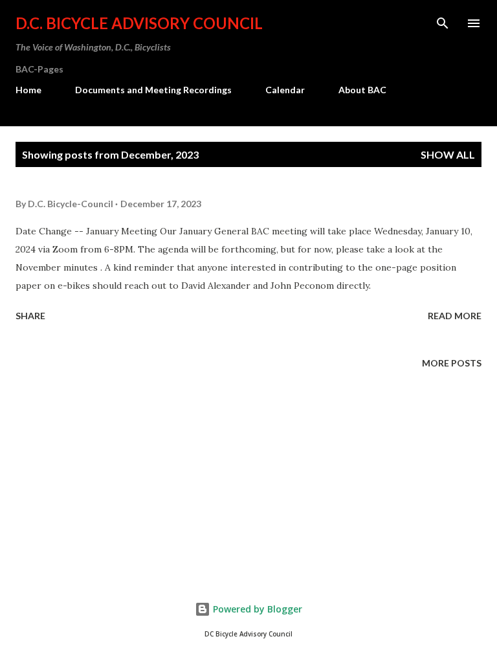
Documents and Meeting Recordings (153, 89)
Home (28, 89)
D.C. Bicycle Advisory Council (139, 23)
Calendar (285, 89)
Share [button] (30, 315)
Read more (454, 315)
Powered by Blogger (256, 609)
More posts (451, 362)
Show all (448, 154)
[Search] (442, 23)
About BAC (362, 89)
